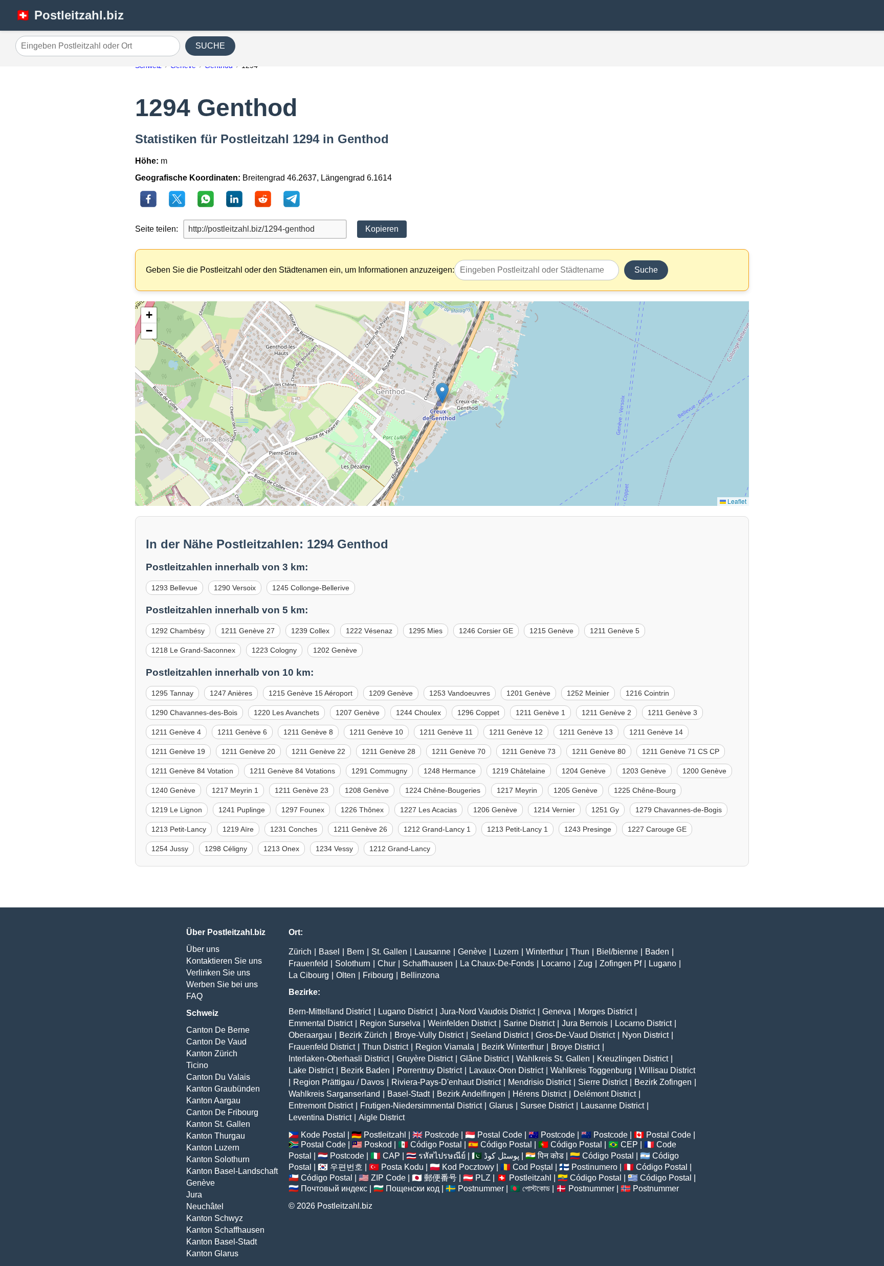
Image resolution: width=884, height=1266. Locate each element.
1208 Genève (367, 790)
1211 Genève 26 (360, 829)
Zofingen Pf (621, 963)
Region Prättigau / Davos (338, 1082)
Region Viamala (444, 1046)
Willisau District (667, 1070)
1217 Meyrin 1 (235, 790)
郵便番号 (440, 1177)
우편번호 (346, 1167)
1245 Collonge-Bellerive (310, 588)
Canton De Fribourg (222, 1112)
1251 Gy (605, 810)
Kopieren (382, 229)
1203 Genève (644, 771)
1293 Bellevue (174, 588)
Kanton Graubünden (223, 1088)
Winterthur (544, 951)
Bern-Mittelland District (330, 1011)
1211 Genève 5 (614, 631)
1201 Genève (528, 693)
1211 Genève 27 (248, 631)
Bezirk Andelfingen (471, 1094)
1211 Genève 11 (446, 732)
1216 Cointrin (647, 693)
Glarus (501, 1105)
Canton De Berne (218, 1030)
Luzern (506, 951)
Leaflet (736, 501)
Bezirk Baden (365, 1070)
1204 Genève (584, 771)
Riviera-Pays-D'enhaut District (446, 1082)
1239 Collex (310, 631)
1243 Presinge (587, 829)
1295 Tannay (172, 693)
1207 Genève (358, 712)
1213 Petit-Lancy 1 (517, 829)
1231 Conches (293, 829)
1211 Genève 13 (586, 732)
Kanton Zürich (211, 1053)
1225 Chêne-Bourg (645, 790)
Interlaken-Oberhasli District (339, 1058)
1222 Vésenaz (369, 631)
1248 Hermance (450, 771)
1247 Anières (231, 693)
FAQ (194, 996)
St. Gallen (389, 951)
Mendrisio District (539, 1082)
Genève (200, 1183)
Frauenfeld (308, 963)
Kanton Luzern (212, 1147)
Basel (329, 951)
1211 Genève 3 (672, 712)
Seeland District (499, 1035)
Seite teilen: (156, 229)
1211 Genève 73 (529, 751)
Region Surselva (390, 1023)
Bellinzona (420, 975)
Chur (386, 963)
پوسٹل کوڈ (501, 1155)
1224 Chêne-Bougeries (442, 790)
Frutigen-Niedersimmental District (421, 1105)
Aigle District (382, 1117)
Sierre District (602, 1082)
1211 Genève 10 (376, 732)
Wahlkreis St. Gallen (553, 1058)
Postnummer (481, 1188)
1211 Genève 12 (516, 732)
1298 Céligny (226, 849)
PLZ (483, 1177)
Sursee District (546, 1105)
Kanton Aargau (213, 1100)
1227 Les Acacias (428, 810)
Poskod (378, 1144)
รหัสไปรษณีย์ (442, 1155)
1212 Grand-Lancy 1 (437, 829)
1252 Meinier (588, 693)
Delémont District (604, 1094)
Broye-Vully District (428, 1035)
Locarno (556, 963)
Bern (355, 951)
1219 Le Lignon (176, 810)
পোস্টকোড (536, 1188)
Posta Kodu (402, 1167)
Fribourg (378, 975)
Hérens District (539, 1094)
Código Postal (436, 1144)
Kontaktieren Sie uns (224, 961)
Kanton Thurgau (215, 1135)
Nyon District (645, 1035)
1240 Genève (173, 790)
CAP (391, 1155)
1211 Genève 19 (178, 751)
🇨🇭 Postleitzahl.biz (69, 15)
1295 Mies (426, 631)
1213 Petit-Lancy (178, 829)
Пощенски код (412, 1188)
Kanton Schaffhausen (225, 1230)
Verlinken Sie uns (218, 972)
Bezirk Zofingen (663, 1082)
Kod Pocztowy (468, 1167)
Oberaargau (310, 1035)
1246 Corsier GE (486, 631)
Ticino (197, 1065)
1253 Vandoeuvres (459, 693)
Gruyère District (424, 1058)
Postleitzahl (385, 1134)
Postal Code (499, 1134)
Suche (646, 269)
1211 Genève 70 (458, 751)
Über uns (202, 949)
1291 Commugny (379, 771)
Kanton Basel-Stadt (221, 1241)
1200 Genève (704, 771)
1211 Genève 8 (308, 732)
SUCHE (210, 45)
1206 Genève (495, 810)
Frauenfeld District (322, 1046)
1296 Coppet (478, 712)
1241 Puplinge (241, 810)
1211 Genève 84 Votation (192, 771)
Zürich (300, 951)
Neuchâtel (205, 1206)
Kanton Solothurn (218, 1159)
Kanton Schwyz (214, 1218)
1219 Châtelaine (518, 771)
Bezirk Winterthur (512, 1046)
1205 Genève (576, 790)
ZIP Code (388, 1177)
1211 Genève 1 (540, 712)
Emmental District (320, 1023)
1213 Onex (281, 849)
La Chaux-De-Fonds (497, 963)
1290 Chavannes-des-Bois (194, 712)
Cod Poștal (533, 1167)
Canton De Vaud (216, 1041)
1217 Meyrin (517, 790)
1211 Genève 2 (606, 712)
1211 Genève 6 (242, 732)
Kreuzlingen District (632, 1058)
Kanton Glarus (212, 1253)
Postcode (442, 1134)
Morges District (605, 1011)
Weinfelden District (462, 1023)
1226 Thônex (362, 810)
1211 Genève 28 (388, 751)
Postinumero (594, 1167)
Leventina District (320, 1117)
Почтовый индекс (334, 1188)
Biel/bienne (617, 951)
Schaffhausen (428, 963)
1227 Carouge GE (657, 829)
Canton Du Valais (218, 1077)
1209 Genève (391, 693)
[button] (442, 393)
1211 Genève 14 (656, 732)
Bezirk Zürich (363, 1035)
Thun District (385, 1046)
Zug (585, 963)
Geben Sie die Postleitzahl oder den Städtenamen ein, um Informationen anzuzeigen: (300, 269)
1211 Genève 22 (318, 751)
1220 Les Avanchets (286, 712)
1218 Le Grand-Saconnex (193, 650)
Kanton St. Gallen (218, 1124)
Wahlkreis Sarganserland (334, 1094)
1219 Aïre (238, 829)
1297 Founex (302, 810)
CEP (629, 1144)
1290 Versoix (235, 588)
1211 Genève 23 (301, 790)
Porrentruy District (429, 1070)
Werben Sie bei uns (222, 984)
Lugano (662, 963)
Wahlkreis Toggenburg (591, 1070)
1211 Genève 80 (599, 751)
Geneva (556, 1011)
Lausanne (432, 951)
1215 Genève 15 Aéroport (310, 693)
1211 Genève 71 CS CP (680, 751)
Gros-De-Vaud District (575, 1035)
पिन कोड (551, 1155)
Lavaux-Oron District (506, 1070)
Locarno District (643, 1023)
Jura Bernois (585, 1023)
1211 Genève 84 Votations (292, 771)
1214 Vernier (554, 810)
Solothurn (352, 963)
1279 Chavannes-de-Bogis (678, 810)
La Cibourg (309, 975)
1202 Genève (335, 650)
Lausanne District (612, 1105)
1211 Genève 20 (248, 751)
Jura (194, 1194)
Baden (657, 951)
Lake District (311, 1070)
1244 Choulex (418, 712)
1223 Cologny (274, 650)
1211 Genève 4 (176, 732)
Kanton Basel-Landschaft (232, 1171)
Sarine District (529, 1023)
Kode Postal (323, 1134)
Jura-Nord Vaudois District (487, 1011)
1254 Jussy (169, 849)
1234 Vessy (334, 849)
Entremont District (321, 1105)
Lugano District (405, 1011)
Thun (579, 951)
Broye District (575, 1046)
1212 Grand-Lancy (399, 849)
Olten (346, 975)
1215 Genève (551, 631)
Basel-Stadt (408, 1094)
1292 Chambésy (178, 631)
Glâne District (484, 1058)
